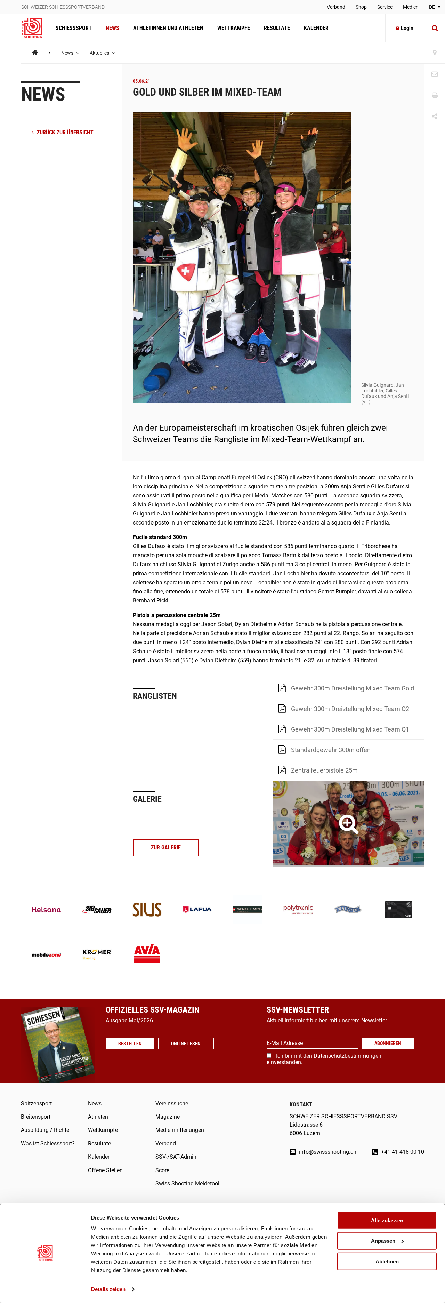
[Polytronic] (298, 910)
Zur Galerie (166, 847)
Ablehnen (387, 1261)
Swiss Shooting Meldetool (187, 1183)
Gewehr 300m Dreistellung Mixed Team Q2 (350, 708)
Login (407, 28)
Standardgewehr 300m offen (331, 749)
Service (385, 7)
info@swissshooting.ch (327, 1152)
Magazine (167, 1116)
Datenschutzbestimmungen (347, 1056)
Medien (411, 7)
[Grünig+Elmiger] (247, 910)
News (112, 28)
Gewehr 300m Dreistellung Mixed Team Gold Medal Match (357, 688)
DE (432, 7)
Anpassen (383, 1241)
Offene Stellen (105, 1170)
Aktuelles (100, 53)
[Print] (434, 95)
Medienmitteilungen (179, 1130)
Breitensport (35, 1116)
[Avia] (147, 955)
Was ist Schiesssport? (48, 1143)
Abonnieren (387, 1043)
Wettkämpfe (233, 28)
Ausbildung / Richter (46, 1130)
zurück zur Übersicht (64, 132)
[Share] (434, 116)
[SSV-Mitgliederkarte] (398, 910)
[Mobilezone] (46, 955)
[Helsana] (46, 910)
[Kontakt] (434, 74)
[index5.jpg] (348, 824)
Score (162, 1170)
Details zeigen (108, 1289)
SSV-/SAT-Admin (175, 1156)
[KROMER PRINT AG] (97, 955)
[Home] (35, 52)
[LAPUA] (197, 910)
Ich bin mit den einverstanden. (324, 1059)
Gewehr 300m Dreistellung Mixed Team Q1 (350, 729)
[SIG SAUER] (97, 910)
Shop (361, 7)
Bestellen (130, 1043)
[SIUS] (147, 910)
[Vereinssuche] (434, 53)
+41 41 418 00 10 (402, 1152)
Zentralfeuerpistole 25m (324, 770)
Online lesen (186, 1043)
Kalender (316, 28)
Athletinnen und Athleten (168, 28)
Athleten (98, 1116)
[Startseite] (35, 28)
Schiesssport (74, 28)
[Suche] (434, 28)
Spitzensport (36, 1103)
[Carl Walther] (348, 910)
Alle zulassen (387, 1220)
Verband (336, 7)
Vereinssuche (171, 1103)
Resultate (277, 28)
